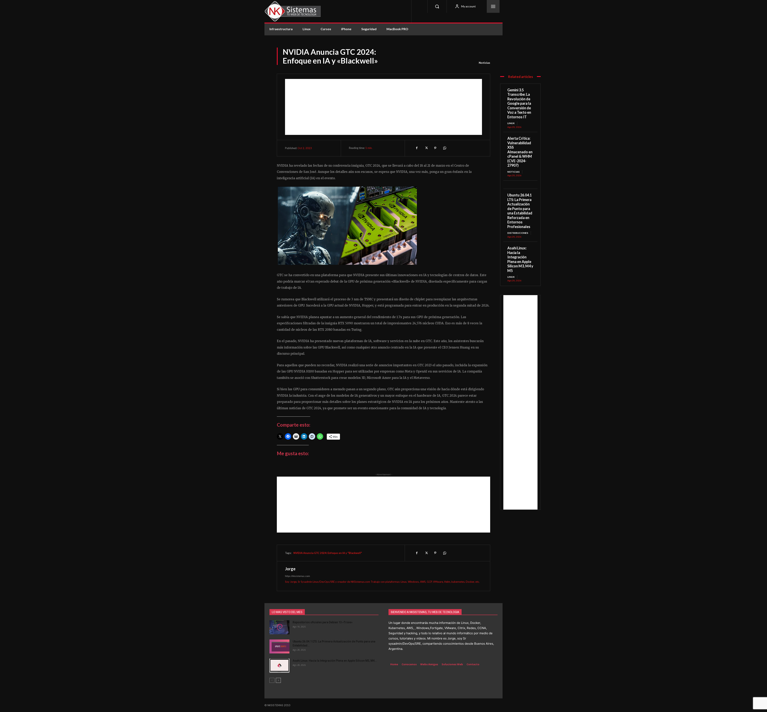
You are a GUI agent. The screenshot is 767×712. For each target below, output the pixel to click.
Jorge (290, 568)
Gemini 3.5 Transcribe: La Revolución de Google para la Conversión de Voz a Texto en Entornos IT (519, 103)
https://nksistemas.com (297, 576)
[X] (426, 148)
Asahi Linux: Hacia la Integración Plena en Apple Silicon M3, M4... (335, 660)
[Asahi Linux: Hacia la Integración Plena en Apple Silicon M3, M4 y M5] (279, 666)
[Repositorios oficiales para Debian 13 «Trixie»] (279, 627)
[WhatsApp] (444, 148)
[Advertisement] (383, 107)
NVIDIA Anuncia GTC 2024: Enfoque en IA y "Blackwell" (327, 553)
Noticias (484, 62)
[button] (437, 6)
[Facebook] (417, 148)
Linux (511, 123)
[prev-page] (271, 680)
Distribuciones (517, 232)
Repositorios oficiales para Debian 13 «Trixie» (323, 622)
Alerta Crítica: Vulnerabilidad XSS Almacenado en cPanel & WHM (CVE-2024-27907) (520, 151)
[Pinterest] (435, 148)
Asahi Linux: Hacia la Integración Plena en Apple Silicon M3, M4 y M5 (520, 259)
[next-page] (278, 680)
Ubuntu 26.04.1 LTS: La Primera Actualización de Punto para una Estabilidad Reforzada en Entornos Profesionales (519, 211)
